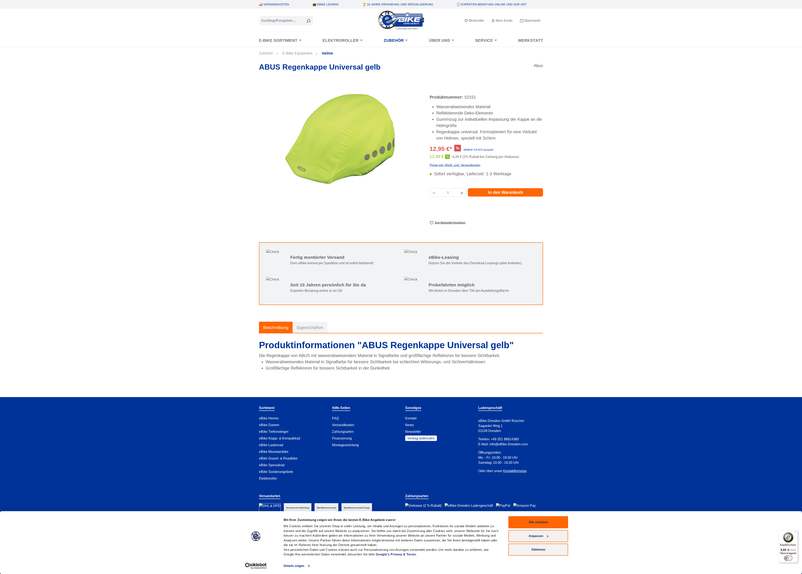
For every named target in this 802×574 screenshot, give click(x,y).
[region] (340, 139)
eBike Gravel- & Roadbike (278, 458)
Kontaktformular (514, 471)
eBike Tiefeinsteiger (273, 431)
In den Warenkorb (505, 192)
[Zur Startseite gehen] (401, 19)
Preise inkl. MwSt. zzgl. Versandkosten (455, 165)
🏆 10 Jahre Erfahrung (398, 4)
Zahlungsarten (343, 431)
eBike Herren (269, 418)
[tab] (276, 327)
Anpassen (536, 536)
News (409, 425)
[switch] (788, 558)
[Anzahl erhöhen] (462, 192)
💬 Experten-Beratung (492, 4)
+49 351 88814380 (505, 439)
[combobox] (281, 20)
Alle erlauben (538, 522)
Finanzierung (342, 438)
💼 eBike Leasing (326, 4)
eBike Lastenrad (271, 445)
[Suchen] (308, 20)
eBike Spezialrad (271, 465)
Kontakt (410, 418)
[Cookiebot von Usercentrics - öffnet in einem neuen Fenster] (256, 566)
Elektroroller (268, 478)
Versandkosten (343, 425)
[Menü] (795, 532)
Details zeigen (294, 566)
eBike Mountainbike (273, 451)
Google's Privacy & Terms (396, 554)
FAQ (335, 418)
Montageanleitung (345, 445)
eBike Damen (269, 425)
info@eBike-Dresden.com (509, 444)
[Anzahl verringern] (434, 192)
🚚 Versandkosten (274, 4)
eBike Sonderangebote (276, 472)
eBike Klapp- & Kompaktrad (279, 438)
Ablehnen (538, 549)
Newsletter (413, 431)
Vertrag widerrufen (421, 438)
